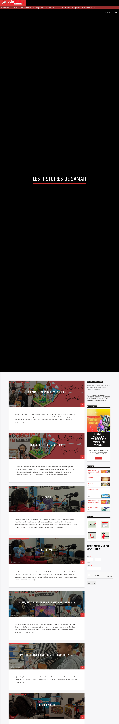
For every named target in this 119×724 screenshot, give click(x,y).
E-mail (89, 598)
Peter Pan (47, 582)
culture (11, 414)
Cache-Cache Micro (93, 540)
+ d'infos (98, 490)
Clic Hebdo (90, 510)
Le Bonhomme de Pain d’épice (47, 477)
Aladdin (47, 530)
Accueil (6, 8)
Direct (108, 12)
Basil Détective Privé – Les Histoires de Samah (47, 687)
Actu (10, 467)
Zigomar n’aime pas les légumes (47, 425)
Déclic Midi (91, 527)
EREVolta (90, 516)
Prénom (89, 594)
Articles (67, 8)
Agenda (77, 8)
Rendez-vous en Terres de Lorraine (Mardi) (94, 503)
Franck (11, 436)
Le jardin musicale (93, 521)
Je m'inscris (91, 615)
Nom (89, 589)
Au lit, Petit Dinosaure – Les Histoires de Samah (46, 635)
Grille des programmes (22, 8)
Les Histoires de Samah (23, 414)
